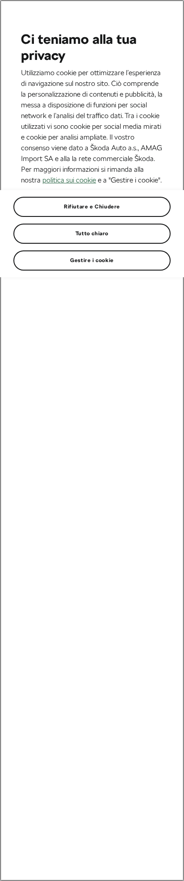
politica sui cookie (69, 180)
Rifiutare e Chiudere (92, 206)
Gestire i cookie (92, 260)
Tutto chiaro (92, 233)
